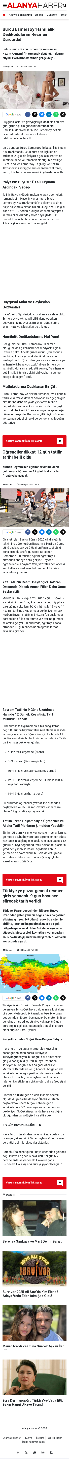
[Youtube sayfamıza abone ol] (34, 1452)
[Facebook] (27, 114)
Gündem (52, 14)
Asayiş (39, 14)
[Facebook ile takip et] (18, 1452)
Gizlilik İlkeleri (55, 1438)
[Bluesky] (42, 114)
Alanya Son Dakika (20, 14)
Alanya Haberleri (12, 1438)
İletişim (40, 1438)
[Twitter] (35, 114)
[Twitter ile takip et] (26, 1452)
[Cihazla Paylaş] (63, 114)
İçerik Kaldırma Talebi (33, 1442)
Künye (28, 1438)
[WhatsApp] (56, 114)
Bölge (64, 14)
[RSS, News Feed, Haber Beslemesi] (51, 1452)
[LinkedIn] (49, 114)
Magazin (9, 67)
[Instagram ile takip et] (43, 1452)
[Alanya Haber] (35, 5)
